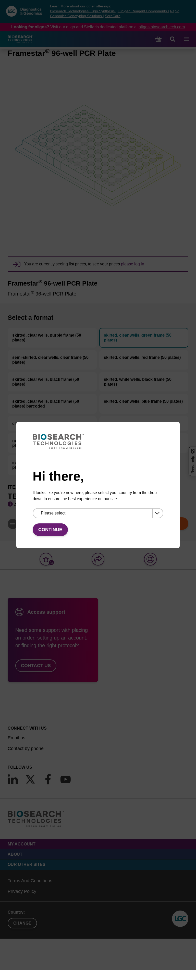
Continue (50, 529)
